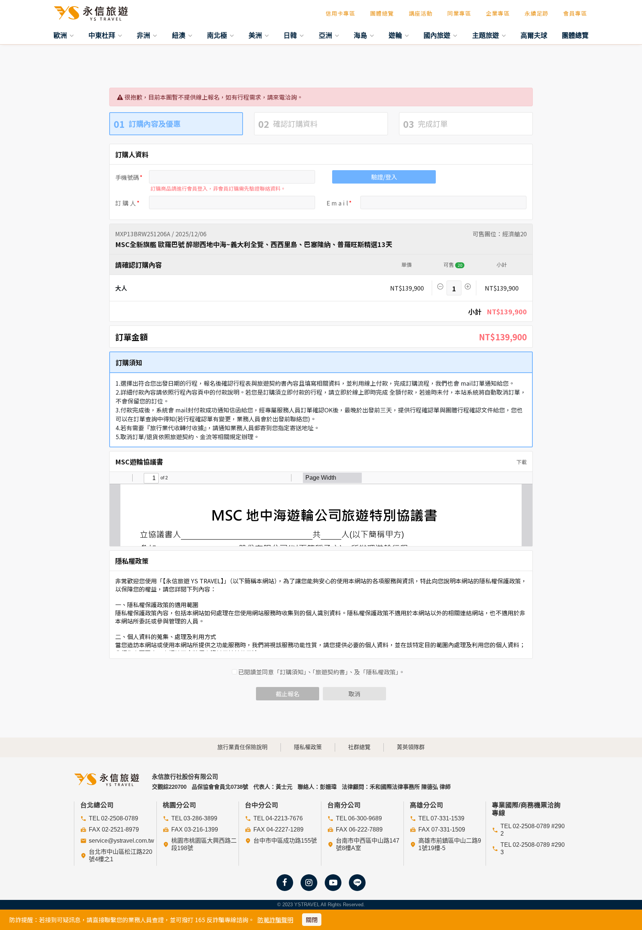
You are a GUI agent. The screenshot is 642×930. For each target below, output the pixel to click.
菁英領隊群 (411, 747)
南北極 (218, 35)
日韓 (291, 35)
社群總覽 (359, 747)
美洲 (256, 35)
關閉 (312, 919)
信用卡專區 (340, 13)
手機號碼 (127, 177)
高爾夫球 (534, 35)
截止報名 (287, 693)
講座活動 (420, 13)
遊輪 (396, 35)
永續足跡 (536, 13)
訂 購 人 (125, 202)
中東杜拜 (102, 35)
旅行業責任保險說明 (242, 747)
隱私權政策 (308, 747)
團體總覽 (382, 13)
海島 (361, 35)
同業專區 (459, 13)
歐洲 (61, 35)
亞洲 (326, 35)
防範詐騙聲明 (275, 919)
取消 (354, 693)
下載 (521, 462)
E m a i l (337, 202)
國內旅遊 (438, 35)
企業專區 (498, 13)
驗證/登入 (384, 176)
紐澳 (179, 35)
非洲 (144, 35)
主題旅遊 (486, 35)
